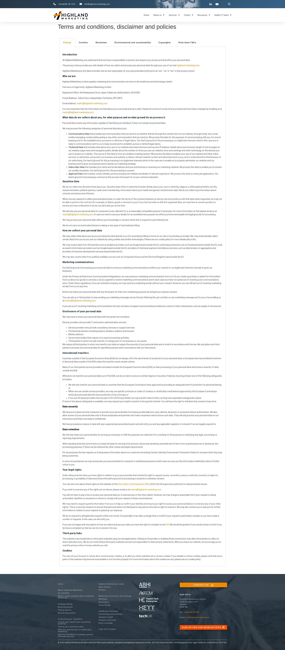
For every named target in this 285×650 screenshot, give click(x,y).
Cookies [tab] (83, 42)
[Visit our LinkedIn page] (211, 4)
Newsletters (104, 602)
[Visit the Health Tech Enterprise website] (148, 600)
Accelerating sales (67, 613)
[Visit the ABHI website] (144, 585)
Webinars (103, 599)
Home (146, 15)
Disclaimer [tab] (101, 42)
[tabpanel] (142, 306)
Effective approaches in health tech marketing (75, 630)
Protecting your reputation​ (70, 619)
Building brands (65, 607)
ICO (167, 524)
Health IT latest (221, 15)
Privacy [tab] (67, 42)
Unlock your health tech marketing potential (74, 623)
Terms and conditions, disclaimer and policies (115, 643)
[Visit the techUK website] (145, 593)
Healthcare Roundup (108, 611)
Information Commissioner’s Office (134, 484)
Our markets (63, 593)
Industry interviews (107, 620)
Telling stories (65, 610)
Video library (104, 605)
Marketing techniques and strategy (115, 596)
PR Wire (102, 590)
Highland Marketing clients (111, 584)
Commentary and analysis (110, 614)
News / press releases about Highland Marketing (76, 597)
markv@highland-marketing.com (92, 103)
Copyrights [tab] (165, 42)
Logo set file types (107, 629)
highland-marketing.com (188, 65)
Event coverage (106, 623)
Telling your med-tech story (71, 627)
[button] (229, 4)
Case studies (105, 587)
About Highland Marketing (70, 590)
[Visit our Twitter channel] (205, 4)
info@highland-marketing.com (198, 617)
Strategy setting (65, 604)
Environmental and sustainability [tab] (133, 42)
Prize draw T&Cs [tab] (187, 42)
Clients (187, 15)
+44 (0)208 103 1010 (191, 612)
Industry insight (106, 617)
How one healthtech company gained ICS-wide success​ (75, 635)
